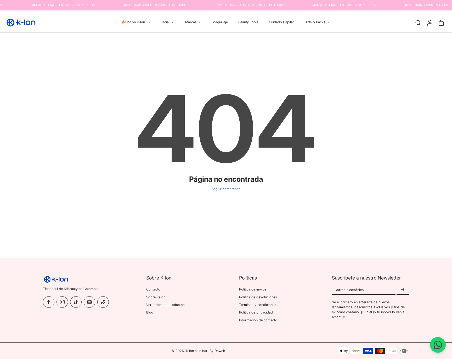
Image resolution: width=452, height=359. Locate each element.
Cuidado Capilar (281, 22)
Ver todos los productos (165, 304)
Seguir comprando (226, 189)
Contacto (153, 289)
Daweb (219, 351)
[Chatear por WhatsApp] (438, 345)
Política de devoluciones (258, 297)
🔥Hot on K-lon (133, 22)
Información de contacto (258, 320)
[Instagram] (62, 301)
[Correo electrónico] (89, 301)
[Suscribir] (403, 290)
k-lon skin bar (196, 351)
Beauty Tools (248, 22)
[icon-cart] (441, 22)
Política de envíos (253, 289)
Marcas (191, 22)
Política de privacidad (256, 312)
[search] (418, 22)
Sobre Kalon (155, 297)
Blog (149, 312)
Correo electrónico (349, 290)
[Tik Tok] (76, 301)
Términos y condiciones (257, 304)
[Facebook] (48, 301)
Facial (165, 22)
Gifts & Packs (314, 22)
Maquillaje (220, 22)
